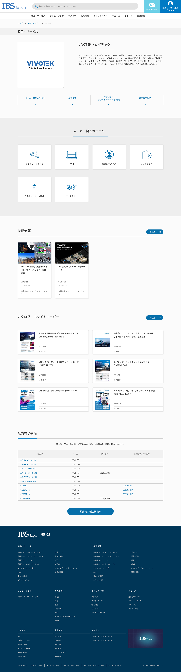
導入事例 (72, 15)
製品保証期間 (22, 652)
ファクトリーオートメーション (29, 597)
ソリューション (57, 15)
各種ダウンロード (24, 640)
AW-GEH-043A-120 (28, 481)
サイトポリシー (36, 665)
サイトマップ (22, 665)
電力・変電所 (22, 576)
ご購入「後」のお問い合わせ (101, 640)
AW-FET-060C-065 (28, 468)
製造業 (57, 564)
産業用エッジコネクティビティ (29, 564)
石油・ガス (59, 552)
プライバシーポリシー (71, 665)
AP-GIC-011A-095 (28, 464)
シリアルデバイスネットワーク (66, 568)
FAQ (19, 636)
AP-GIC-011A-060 (28, 460)
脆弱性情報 (22, 656)
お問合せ (95, 630)
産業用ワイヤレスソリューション (29, 552)
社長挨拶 (58, 640)
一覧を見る (152, 232)
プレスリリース (133, 605)
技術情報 (85, 15)
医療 (19, 572)
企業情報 (141, 15)
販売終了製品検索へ (90, 511)
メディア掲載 (133, 608)
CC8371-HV (25, 494)
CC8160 (23, 485)
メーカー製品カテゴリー (36, 98)
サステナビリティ (114, 665)
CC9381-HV (128, 489)
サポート (129, 15)
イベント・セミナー (135, 601)
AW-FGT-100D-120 (28, 473)
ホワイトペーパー (97, 601)
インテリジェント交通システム (66, 616)
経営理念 (58, 636)
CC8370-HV (25, 489)
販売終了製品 (145, 98)
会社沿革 (58, 648)
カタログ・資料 (100, 15)
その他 (57, 620)
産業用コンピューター (26, 560)
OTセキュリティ (23, 580)
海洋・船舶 (59, 556)
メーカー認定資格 (24, 648)
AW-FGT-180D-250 (28, 477)
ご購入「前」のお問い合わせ (101, 636)
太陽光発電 (59, 572)
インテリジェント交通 (26, 568)
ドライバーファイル (98, 612)
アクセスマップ (60, 652)
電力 (56, 605)
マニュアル (95, 608)
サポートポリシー (53, 665)
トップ (20, 23)
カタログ (94, 597)
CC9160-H (127, 485)
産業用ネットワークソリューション (30, 556)
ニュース (116, 15)
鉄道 (56, 560)
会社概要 (58, 644)
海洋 (56, 612)
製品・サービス (38, 15)
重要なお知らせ (134, 597)
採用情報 (58, 656)
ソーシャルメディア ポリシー (93, 665)
